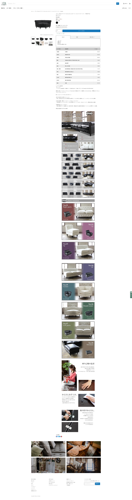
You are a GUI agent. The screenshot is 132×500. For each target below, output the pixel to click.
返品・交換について (69, 483)
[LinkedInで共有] (59, 436)
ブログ (129, 8)
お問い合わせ (124, 8)
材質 (77, 37)
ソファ (32, 482)
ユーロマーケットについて (53, 485)
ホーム (32, 11)
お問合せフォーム (52, 480)
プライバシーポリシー (70, 480)
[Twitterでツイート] (58, 436)
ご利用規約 (68, 485)
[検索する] (117, 3)
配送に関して (92, 37)
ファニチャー (33, 486)
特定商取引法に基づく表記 (70, 482)
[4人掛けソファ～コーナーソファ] (61, 28)
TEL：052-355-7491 (52, 482)
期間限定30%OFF (34, 490)
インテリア (33, 488)
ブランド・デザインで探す (18, 8)
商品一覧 (3, 8)
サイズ (63, 37)
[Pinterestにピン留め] (61, 436)
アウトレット (33, 489)
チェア (32, 485)
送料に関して (51, 483)
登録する (97, 483)
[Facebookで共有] (56, 436)
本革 (32, 483)
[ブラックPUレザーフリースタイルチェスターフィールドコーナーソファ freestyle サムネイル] (33, 39)
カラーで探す (8, 8)
